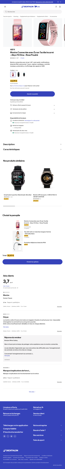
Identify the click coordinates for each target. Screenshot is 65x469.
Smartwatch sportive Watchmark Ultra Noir (17, 195)
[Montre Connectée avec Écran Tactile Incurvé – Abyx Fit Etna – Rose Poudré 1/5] (17, 32)
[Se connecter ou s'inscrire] (56, 7)
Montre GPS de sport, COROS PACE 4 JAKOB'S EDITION (45, 196)
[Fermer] (60, 2)
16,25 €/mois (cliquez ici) (18, 85)
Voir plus (7, 355)
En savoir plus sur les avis (9, 287)
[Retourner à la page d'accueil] (31, 7)
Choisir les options (32, 262)
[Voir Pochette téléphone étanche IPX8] (18, 247)
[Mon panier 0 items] (60, 7)
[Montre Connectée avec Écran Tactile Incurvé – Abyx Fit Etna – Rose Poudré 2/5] (48, 32)
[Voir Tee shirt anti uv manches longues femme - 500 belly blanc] (18, 236)
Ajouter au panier (32, 94)
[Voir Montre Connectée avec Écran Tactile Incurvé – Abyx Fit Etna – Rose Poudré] (18, 225)
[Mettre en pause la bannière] (58, 2)
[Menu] (5, 7)
